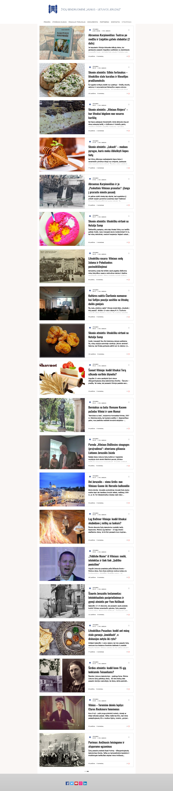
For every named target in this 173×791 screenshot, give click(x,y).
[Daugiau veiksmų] (129, 30)
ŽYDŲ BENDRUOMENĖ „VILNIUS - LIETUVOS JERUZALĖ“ (91, 9)
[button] (92, 22)
